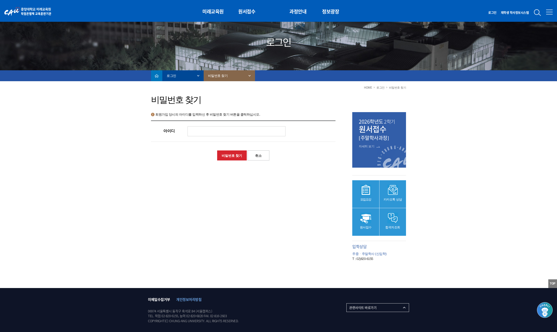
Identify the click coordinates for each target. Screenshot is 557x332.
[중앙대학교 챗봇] (545, 310)
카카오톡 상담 (393, 199)
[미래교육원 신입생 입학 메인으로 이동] (36, 17)
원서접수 (366, 227)
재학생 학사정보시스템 (515, 12)
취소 (258, 155)
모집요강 (365, 199)
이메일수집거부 (159, 299)
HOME (156, 75)
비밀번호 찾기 (232, 155)
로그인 (492, 12)
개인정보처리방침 (188, 299)
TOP (552, 283)
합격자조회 (392, 227)
